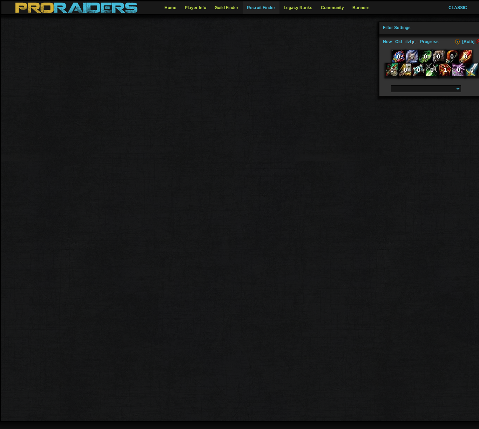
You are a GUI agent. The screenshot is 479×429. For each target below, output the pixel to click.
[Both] (468, 41)
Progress (429, 41)
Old (398, 41)
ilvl (408, 41)
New (387, 41)
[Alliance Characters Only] (458, 41)
